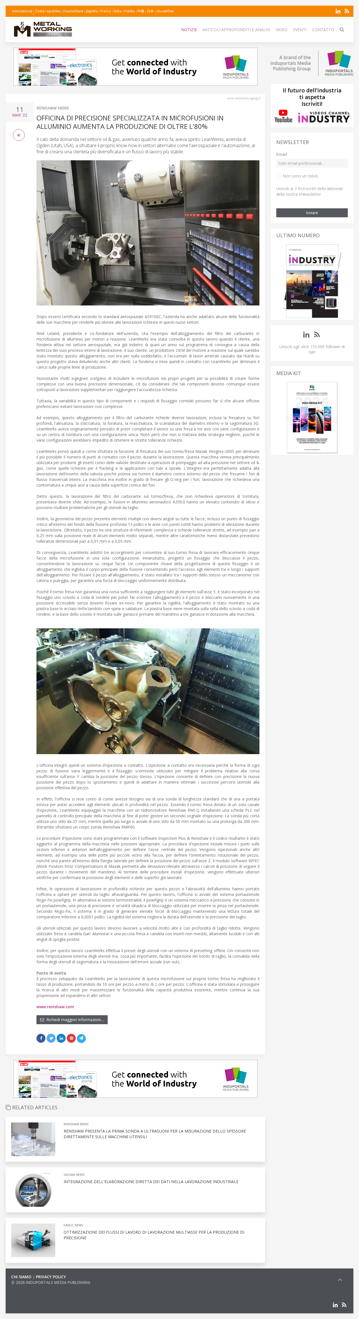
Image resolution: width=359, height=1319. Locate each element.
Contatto (323, 29)
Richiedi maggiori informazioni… (74, 1019)
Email (281, 154)
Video (281, 29)
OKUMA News (74, 1174)
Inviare (312, 212)
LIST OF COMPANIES (30, 1288)
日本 (150, 11)
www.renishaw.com (55, 1006)
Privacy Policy (51, 1276)
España (92, 11)
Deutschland (73, 11)
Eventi (300, 29)
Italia (117, 11)
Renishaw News (52, 108)
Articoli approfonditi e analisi (236, 29)
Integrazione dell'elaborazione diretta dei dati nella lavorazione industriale (151, 1181)
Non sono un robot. (301, 176)
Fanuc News (73, 1225)
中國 (140, 11)
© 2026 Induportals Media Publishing (50, 1282)
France (105, 11)
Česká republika (48, 11)
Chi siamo (21, 1276)
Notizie (189, 29)
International (22, 11)
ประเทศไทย (165, 11)
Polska (129, 11)
